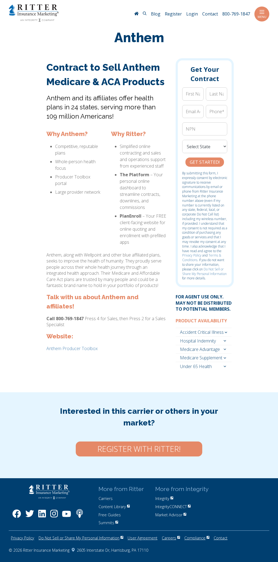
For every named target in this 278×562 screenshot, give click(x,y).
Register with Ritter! (139, 449)
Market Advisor (168, 514)
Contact (221, 538)
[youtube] (66, 516)
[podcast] (79, 516)
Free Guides (110, 514)
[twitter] (29, 516)
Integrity (162, 498)
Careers (169, 538)
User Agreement (142, 538)
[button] (204, 332)
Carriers (106, 498)
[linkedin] (42, 516)
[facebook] (16, 516)
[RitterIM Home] (136, 14)
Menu (262, 17)
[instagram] (54, 516)
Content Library (112, 506)
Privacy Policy (191, 255)
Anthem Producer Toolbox (72, 348)
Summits (106, 522)
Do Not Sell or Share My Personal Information (204, 271)
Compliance (195, 538)
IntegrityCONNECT (171, 506)
